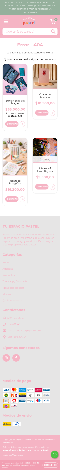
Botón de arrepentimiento (34, 450)
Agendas (7, 268)
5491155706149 (16, 317)
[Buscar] (53, 32)
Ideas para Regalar (13, 287)
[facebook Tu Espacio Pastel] (16, 358)
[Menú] (6, 21)
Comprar (42, 187)
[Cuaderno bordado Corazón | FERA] (52, 113)
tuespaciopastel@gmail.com (24, 330)
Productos (8, 275)
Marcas (6, 294)
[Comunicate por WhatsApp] (54, 454)
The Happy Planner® (14, 281)
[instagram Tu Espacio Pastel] (6, 358)
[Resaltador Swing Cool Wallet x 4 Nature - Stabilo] (22, 199)
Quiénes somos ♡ (13, 300)
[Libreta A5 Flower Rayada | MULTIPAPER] (52, 187)
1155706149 (14, 324)
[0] (53, 22)
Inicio (5, 262)
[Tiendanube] (12, 455)
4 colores (45, 159)
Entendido (50, 465)
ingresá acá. (9, 450)
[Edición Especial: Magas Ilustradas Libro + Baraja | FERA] (22, 124)
